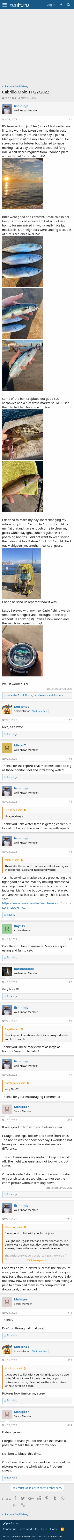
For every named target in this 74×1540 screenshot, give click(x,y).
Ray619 (19, 926)
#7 (70, 982)
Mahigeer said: (14, 1227)
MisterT (20, 745)
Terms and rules (28, 1529)
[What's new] (61, 4)
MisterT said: (12, 860)
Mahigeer (21, 1107)
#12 (69, 1313)
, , (35, 695)
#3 (70, 759)
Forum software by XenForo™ (33, 1536)
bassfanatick (24, 969)
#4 (70, 801)
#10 (69, 1120)
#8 (70, 1021)
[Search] (68, 4)
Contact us (9, 1529)
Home (54, 1529)
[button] (4, 5)
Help (44, 1529)
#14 (69, 1425)
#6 (70, 939)
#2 (70, 720)
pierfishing (12, 1523)
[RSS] (62, 1529)
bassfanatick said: (15, 1083)
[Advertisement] (37, 48)
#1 (70, 119)
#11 (69, 1219)
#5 (70, 851)
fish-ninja (10, 98)
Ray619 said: (12, 1029)
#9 (70, 1074)
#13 (69, 1360)
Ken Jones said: (14, 810)
